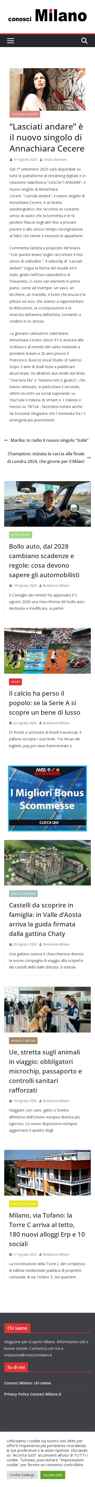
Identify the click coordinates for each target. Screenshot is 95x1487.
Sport (15, 682)
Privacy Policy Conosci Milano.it (32, 1394)
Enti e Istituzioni (23, 1204)
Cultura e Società (25, 114)
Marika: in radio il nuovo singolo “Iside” (49, 440)
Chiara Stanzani (55, 159)
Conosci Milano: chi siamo (27, 1382)
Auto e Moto (20, 535)
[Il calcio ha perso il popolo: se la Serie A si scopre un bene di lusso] (47, 650)
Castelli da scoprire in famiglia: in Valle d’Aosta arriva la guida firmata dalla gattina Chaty (45, 919)
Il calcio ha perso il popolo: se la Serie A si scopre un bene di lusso (44, 703)
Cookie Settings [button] (22, 1474)
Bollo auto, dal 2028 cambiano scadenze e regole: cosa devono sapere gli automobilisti (44, 560)
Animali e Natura (23, 1041)
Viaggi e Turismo (23, 894)
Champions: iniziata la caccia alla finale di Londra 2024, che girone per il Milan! (45, 457)
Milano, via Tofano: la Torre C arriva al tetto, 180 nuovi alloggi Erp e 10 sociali (47, 1229)
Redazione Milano (56, 585)
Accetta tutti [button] (53, 1474)
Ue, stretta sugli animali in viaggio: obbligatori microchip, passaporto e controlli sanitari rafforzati (45, 1071)
